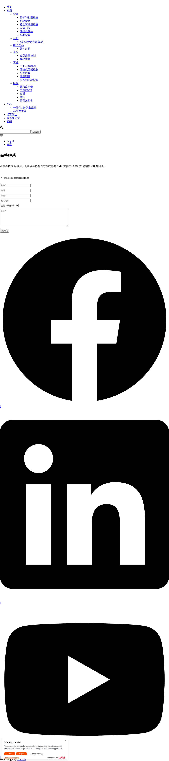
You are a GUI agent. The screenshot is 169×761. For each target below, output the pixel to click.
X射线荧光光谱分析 (31, 41)
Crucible (21, 759)
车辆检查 (25, 34)
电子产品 (18, 45)
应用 (9, 10)
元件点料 (25, 48)
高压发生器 (19, 111)
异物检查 (25, 59)
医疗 (15, 83)
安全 (15, 14)
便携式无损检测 (29, 69)
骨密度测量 (26, 86)
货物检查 (25, 21)
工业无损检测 (28, 66)
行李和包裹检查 (29, 17)
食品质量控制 (28, 55)
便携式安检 (26, 31)
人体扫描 (25, 28)
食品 (15, 52)
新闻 (9, 121)
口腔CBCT (26, 90)
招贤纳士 (12, 114)
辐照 (22, 93)
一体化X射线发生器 (24, 107)
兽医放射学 (26, 100)
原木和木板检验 (29, 79)
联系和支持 (13, 118)
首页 (9, 7)
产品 (9, 104)
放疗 (22, 97)
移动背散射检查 (29, 24)
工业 (15, 62)
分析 (15, 38)
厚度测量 (25, 76)
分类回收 (25, 73)
